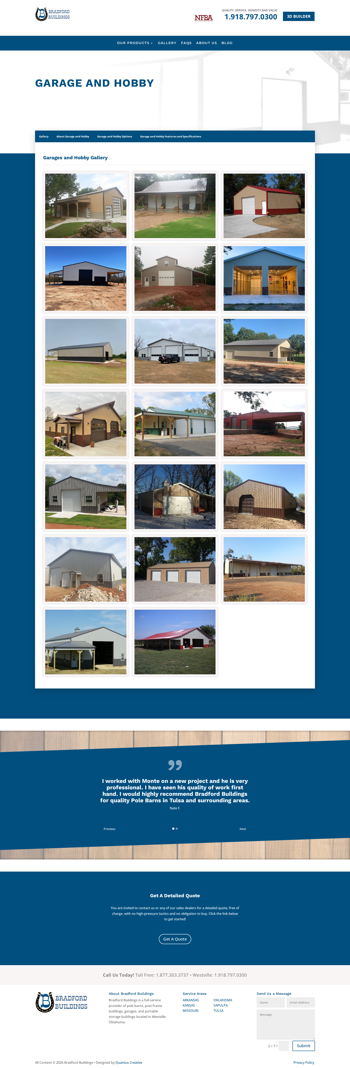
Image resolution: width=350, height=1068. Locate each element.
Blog (227, 43)
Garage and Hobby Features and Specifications (170, 136)
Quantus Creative (128, 1062)
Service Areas (195, 993)
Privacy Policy (303, 1062)
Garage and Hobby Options (114, 136)
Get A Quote (175, 939)
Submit (304, 1045)
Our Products (133, 43)
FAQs (186, 43)
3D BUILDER (299, 16)
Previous (109, 829)
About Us (206, 43)
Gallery (167, 43)
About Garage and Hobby (73, 136)
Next (243, 829)
